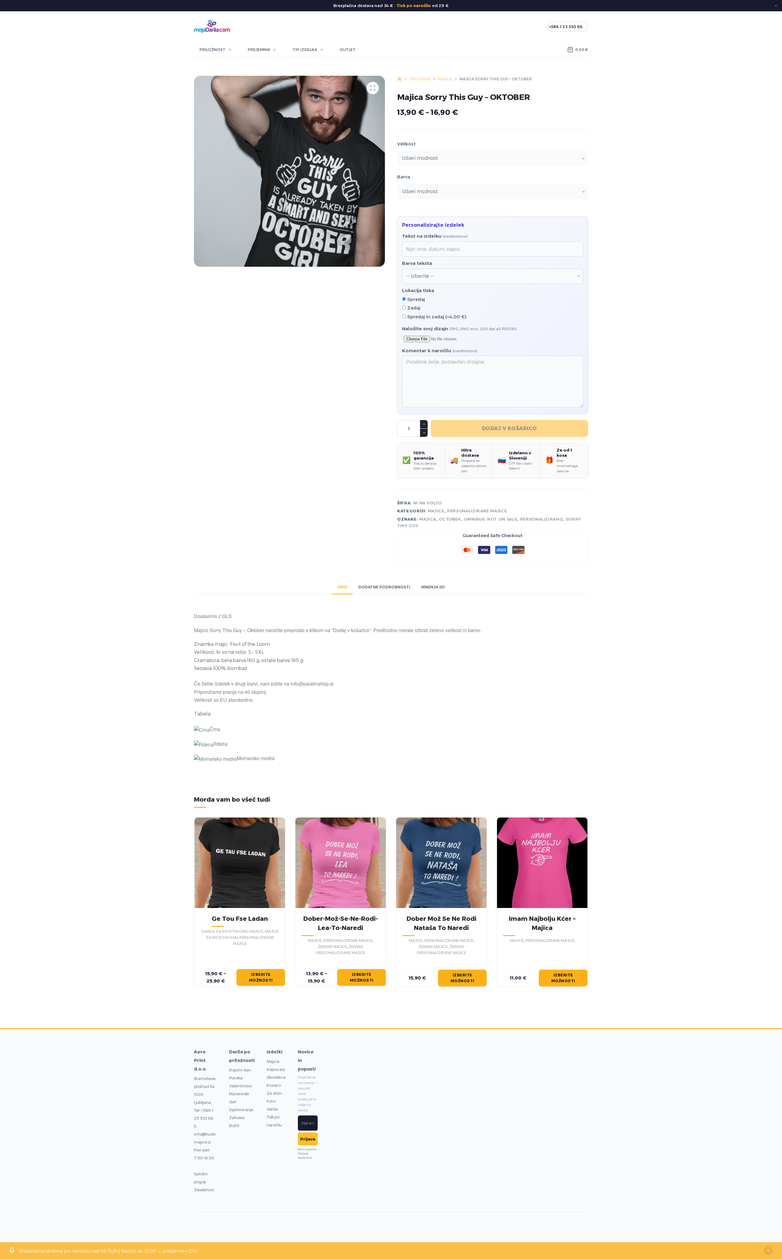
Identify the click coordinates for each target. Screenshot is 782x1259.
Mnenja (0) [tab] (433, 587)
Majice (273, 1061)
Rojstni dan (240, 1069)
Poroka (236, 1077)
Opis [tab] (342, 587)
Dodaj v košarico (509, 428)
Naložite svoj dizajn (459, 328)
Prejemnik (259, 49)
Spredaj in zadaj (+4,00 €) (436, 317)
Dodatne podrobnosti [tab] (384, 587)
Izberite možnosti (261, 977)
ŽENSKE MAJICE (332, 946)
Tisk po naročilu (413, 5)
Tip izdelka (305, 49)
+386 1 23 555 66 (566, 26)
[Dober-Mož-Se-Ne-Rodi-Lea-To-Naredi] (340, 863)
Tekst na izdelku (435, 236)
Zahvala (236, 1117)
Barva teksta (417, 263)
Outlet (348, 49)
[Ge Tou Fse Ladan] (240, 863)
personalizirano (541, 519)
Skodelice (276, 1077)
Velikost (406, 144)
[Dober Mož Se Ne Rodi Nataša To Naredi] (441, 863)
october (450, 519)
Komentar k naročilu (439, 350)
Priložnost (212, 49)
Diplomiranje (241, 1109)
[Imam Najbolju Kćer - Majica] (542, 863)
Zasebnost (204, 1189)
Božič (234, 1125)
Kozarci (274, 1085)
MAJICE (436, 510)
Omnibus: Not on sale (490, 519)
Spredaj (415, 299)
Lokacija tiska (418, 290)
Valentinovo (240, 1085)
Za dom (274, 1093)
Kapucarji (276, 1069)
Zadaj (413, 308)
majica (427, 519)
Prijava (307, 1138)
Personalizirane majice (477, 510)
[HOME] (399, 79)
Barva (403, 177)
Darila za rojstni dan (224, 931)
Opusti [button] (768, 1250)
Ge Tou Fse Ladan (240, 918)
